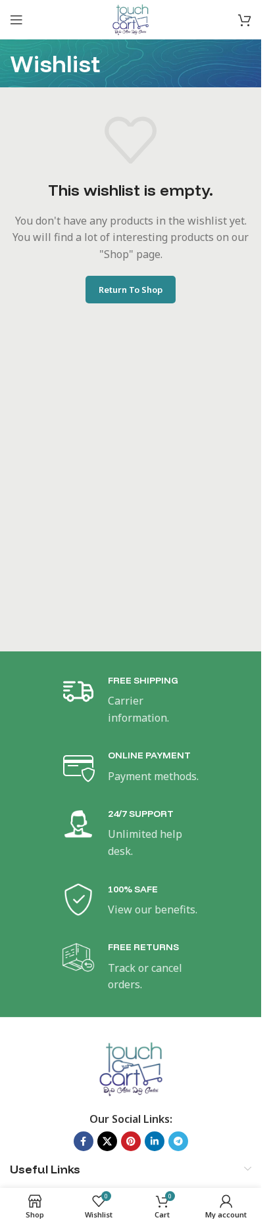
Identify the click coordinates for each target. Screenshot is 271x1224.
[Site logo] (130, 18)
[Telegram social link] (178, 1141)
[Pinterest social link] (131, 1141)
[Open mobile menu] (16, 20)
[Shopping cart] (245, 20)
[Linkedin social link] (154, 1141)
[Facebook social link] (83, 1141)
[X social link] (107, 1141)
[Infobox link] (131, 700)
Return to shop (130, 289)
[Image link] (130, 1067)
